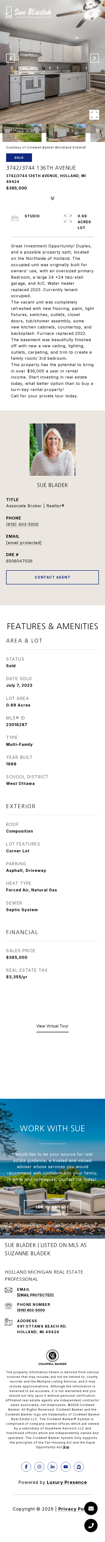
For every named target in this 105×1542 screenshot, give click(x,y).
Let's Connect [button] (53, 1207)
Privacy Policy (75, 1508)
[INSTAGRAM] (39, 1467)
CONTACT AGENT (53, 577)
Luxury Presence (67, 1482)
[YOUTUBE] (66, 1467)
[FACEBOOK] (26, 1467)
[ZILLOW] (79, 1467)
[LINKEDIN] (52, 1467)
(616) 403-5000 (22, 524)
